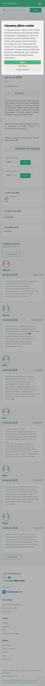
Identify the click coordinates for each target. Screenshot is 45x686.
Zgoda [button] (22, 62)
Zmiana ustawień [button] (22, 70)
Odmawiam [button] (22, 66)
